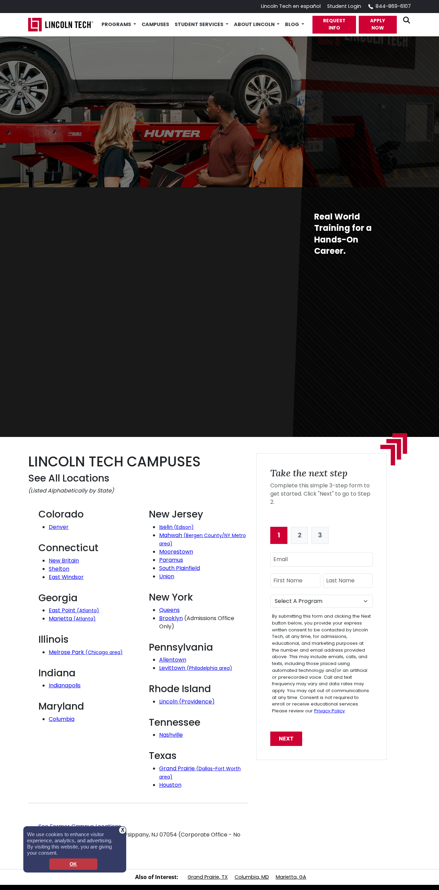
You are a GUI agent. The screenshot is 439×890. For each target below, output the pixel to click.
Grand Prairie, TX (208, 877)
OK (73, 864)
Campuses (155, 24)
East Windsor (66, 577)
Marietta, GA (291, 877)
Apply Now (377, 24)
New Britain (64, 561)
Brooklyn (171, 618)
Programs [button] (117, 24)
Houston (170, 785)
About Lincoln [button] (255, 24)
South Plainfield (179, 568)
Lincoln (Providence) (187, 701)
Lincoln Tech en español (291, 6)
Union (166, 576)
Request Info (334, 24)
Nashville (171, 735)
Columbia (61, 719)
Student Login (344, 6)
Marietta (72, 618)
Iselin (176, 527)
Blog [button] (292, 24)
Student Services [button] (199, 24)
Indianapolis (65, 685)
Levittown (195, 668)
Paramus (171, 560)
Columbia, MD (252, 877)
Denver (59, 527)
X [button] (122, 829)
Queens (169, 610)
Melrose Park (86, 652)
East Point (74, 610)
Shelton (59, 569)
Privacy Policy (329, 711)
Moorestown (176, 552)
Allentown (172, 660)
